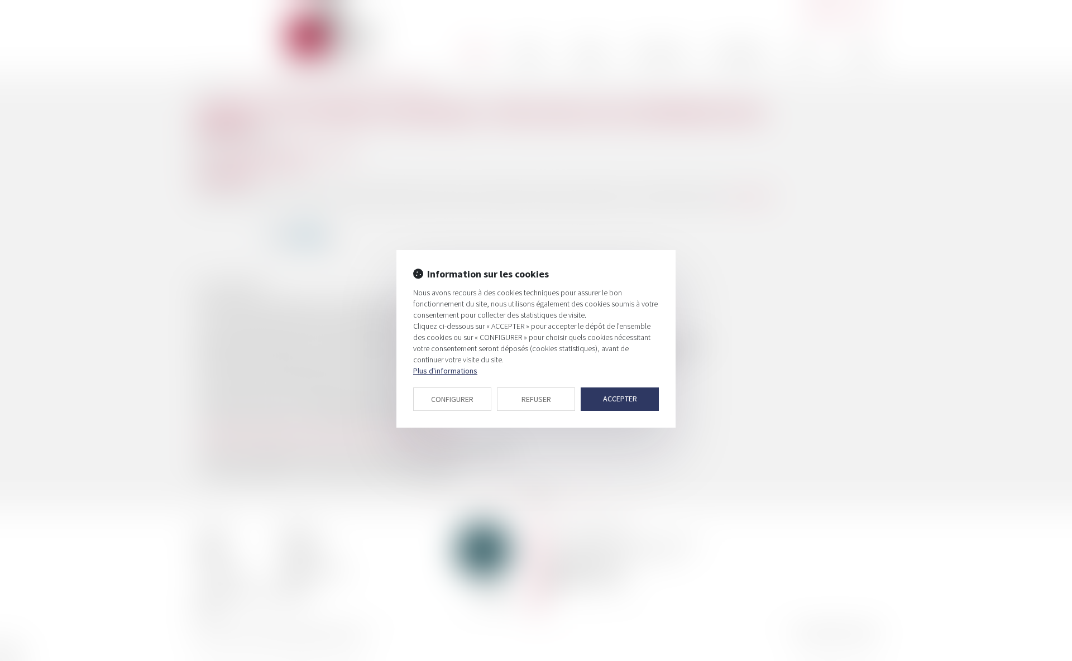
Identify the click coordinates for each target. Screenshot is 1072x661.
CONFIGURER (452, 399)
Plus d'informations (445, 371)
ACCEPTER (620, 399)
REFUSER (536, 399)
